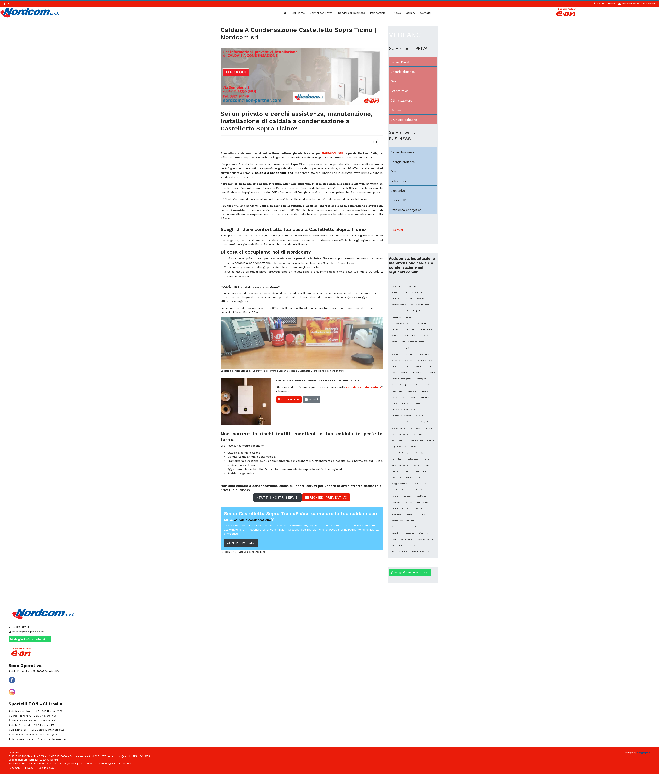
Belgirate (412, 391)
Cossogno (421, 379)
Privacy (29, 767)
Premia (430, 385)
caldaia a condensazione (363, 387)
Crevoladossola (398, 305)
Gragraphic (643, 752)
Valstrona (396, 354)
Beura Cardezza (411, 335)
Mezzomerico (397, 545)
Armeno (407, 471)
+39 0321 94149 (606, 3)
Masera (394, 335)
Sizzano (421, 514)
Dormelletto (397, 459)
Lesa (427, 465)
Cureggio (420, 453)
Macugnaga (396, 391)
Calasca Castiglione (401, 385)
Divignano (396, 514)
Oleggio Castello (399, 484)
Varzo (408, 317)
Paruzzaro (421, 471)
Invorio (429, 428)
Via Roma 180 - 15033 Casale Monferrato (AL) (37, 729)
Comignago (406, 539)
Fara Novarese (419, 484)
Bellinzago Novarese (401, 416)
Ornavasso (396, 311)
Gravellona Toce (399, 292)
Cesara (419, 385)
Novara (424, 391)
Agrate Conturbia (399, 508)
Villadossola (418, 292)
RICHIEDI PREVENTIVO (328, 497)
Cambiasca (396, 329)
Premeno (430, 372)
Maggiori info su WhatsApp (411, 572)
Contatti (425, 12)
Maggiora (395, 502)
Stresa (409, 298)
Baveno (420, 298)
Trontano (411, 329)
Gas (393, 81)
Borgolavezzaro (413, 477)
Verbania (395, 286)
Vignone (410, 354)
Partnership (377, 12)
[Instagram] (9, 3)
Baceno (394, 366)
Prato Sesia (421, 490)
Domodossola (411, 286)
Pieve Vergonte (414, 311)
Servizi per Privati (321, 12)
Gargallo (407, 496)
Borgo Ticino (427, 422)
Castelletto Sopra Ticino (403, 409)
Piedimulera (426, 329)
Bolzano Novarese (420, 551)
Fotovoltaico (400, 91)
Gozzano (411, 422)
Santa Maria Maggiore (401, 348)
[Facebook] (376, 142)
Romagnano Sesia (399, 434)
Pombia (394, 471)
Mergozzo (396, 317)
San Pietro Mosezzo (401, 490)
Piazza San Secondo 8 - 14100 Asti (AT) (33, 734)
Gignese (409, 360)
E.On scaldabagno (404, 119)
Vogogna (422, 323)
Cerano (419, 416)
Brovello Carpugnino (401, 379)
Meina (416, 465)
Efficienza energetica (406, 210)
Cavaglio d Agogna (426, 539)
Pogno (409, 514)
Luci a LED (398, 200)
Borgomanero (397, 397)
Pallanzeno (424, 354)
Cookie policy (46, 767)
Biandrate (424, 533)
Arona (394, 403)
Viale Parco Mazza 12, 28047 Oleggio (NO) (34, 671)
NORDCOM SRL (332, 153)
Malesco (428, 335)
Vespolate (396, 477)
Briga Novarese (398, 447)
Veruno (394, 496)
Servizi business (402, 152)
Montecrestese (425, 348)
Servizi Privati (400, 62)
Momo (426, 459)
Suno (413, 447)
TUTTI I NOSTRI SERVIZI (278, 497)
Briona (412, 545)
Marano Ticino (424, 502)
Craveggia (416, 372)
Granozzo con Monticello (403, 521)
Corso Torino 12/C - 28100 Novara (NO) (33, 715)
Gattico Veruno (398, 440)
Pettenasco (420, 527)
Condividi (14, 752)
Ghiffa (429, 311)
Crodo (394, 342)
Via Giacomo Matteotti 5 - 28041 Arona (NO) (36, 711)
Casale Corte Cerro (420, 305)
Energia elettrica (403, 71)
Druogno (395, 360)
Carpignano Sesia (399, 465)
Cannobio (396, 298)
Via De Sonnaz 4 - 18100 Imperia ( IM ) (33, 725)
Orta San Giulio (399, 551)
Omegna (427, 286)
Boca (393, 539)
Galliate (425, 397)
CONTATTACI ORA (241, 543)
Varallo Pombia (398, 428)
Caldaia (396, 110)
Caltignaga (413, 459)
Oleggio (406, 403)
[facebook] (4, 3)
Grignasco (415, 428)
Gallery (410, 12)
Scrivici (313, 399)
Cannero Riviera (426, 360)
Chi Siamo (298, 12)
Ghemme (418, 434)
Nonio (406, 366)
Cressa (408, 502)
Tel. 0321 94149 (19, 627)
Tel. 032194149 (290, 399)
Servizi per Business (351, 12)
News (397, 12)
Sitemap (15, 767)
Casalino (417, 508)
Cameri (418, 403)
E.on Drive (398, 190)
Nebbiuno (421, 496)
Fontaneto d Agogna (401, 453)
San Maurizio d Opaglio (422, 440)
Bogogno (410, 533)
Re (429, 366)
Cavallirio (396, 533)
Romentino (396, 422)
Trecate (412, 397)
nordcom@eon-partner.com (639, 3)
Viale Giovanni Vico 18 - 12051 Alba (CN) (33, 720)
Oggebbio (418, 366)
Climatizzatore (401, 100)
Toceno (403, 372)
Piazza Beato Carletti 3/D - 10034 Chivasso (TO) (38, 739)
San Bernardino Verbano (414, 342)
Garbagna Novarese (400, 527)
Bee (393, 372)
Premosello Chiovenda (402, 323)
